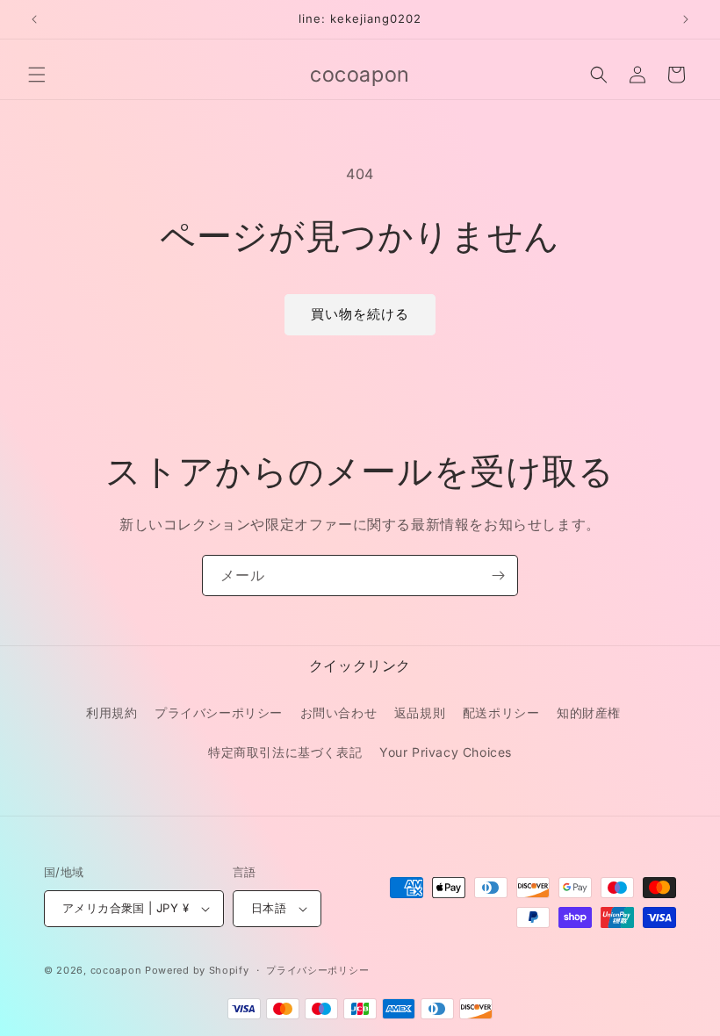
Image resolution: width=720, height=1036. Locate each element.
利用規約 (111, 712)
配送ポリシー (501, 712)
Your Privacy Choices (445, 752)
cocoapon (116, 970)
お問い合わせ (339, 712)
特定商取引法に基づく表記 (285, 752)
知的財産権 (589, 712)
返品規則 (419, 712)
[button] (37, 74)
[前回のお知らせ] (34, 19)
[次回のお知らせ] (685, 19)
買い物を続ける (360, 314)
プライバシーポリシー (219, 712)
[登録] (498, 575)
